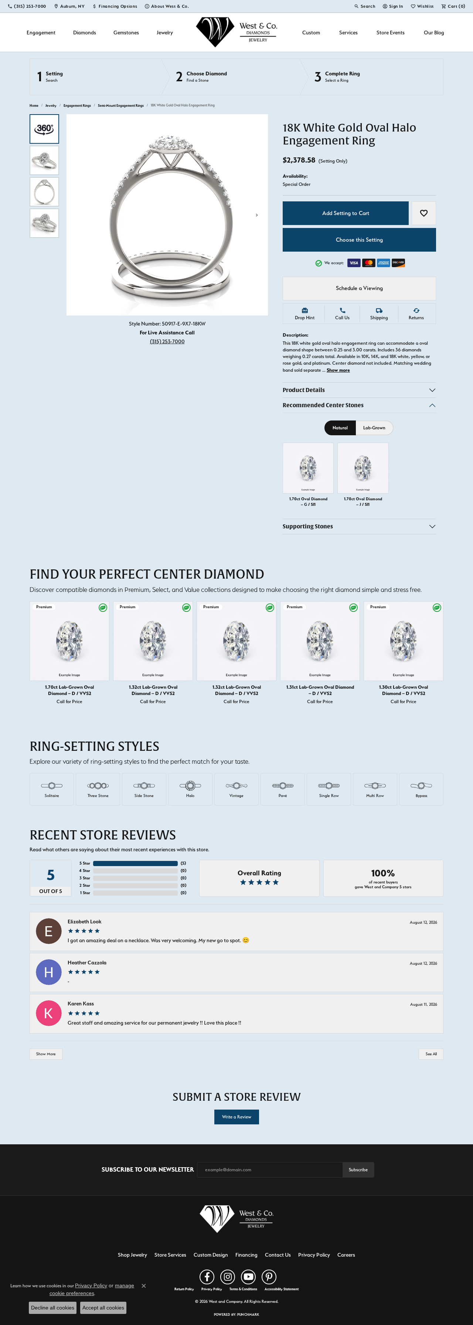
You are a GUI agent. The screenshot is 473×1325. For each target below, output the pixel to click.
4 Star (84, 870)
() (183, 863)
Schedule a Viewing (359, 288)
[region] (167, 215)
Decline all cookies (52, 1308)
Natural (340, 427)
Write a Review (236, 1117)
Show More (45, 1054)
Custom (311, 32)
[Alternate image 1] (44, 129)
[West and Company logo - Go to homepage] (236, 32)
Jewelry (165, 32)
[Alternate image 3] (44, 192)
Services (348, 32)
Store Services (170, 1254)
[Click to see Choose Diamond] (230, 77)
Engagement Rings (77, 105)
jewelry (51, 105)
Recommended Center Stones (323, 405)
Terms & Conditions (243, 1289)
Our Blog (434, 32)
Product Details (304, 390)
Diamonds (84, 32)
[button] (364, 6)
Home (34, 105)
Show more (338, 370)
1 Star (85, 892)
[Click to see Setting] (95, 77)
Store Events (391, 32)
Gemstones (126, 32)
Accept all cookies (103, 1308)
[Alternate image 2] (44, 160)
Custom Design (211, 1254)
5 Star (84, 863)
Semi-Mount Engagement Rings (121, 105)
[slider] (167, 215)
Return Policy (184, 1289)
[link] (26, 6)
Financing (246, 1254)
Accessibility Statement (282, 1289)
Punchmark (248, 1314)
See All (431, 1054)
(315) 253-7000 (167, 341)
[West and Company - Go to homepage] (236, 1220)
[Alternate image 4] (44, 223)
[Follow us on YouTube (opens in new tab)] (248, 1277)
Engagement (41, 32)
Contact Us (278, 1254)
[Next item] (436, 654)
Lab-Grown (374, 427)
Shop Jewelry (132, 1254)
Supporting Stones (308, 527)
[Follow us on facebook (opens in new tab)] (207, 1277)
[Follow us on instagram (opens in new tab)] (227, 1277)
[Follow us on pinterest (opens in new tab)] (269, 1277)
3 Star (84, 878)
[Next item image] (256, 215)
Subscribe (358, 1169)
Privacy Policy (314, 1254)
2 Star (84, 885)
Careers (346, 1254)
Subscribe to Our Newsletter (148, 1169)
